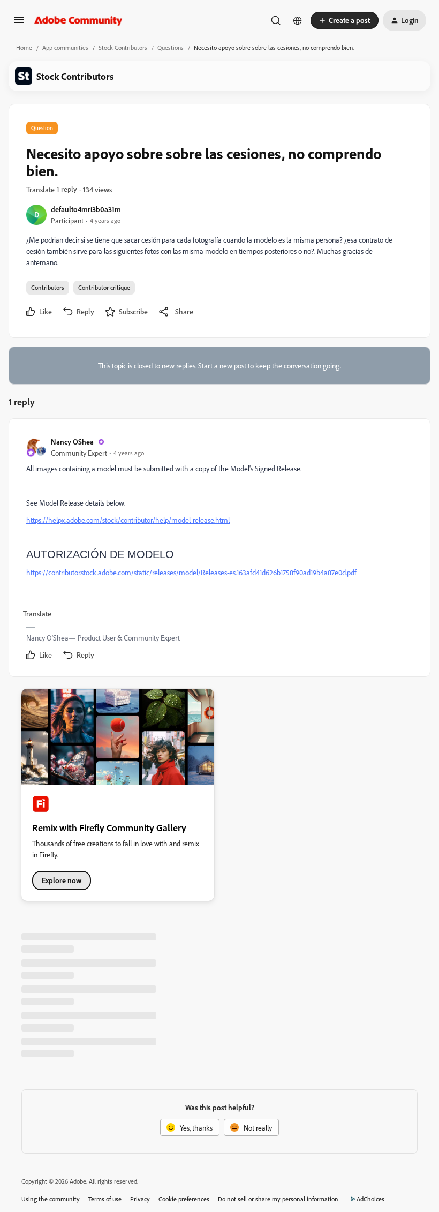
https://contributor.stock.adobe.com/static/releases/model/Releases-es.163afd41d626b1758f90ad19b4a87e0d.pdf (191, 572)
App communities (65, 47)
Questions (170, 47)
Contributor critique (104, 287)
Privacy (140, 1199)
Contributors (47, 287)
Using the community (50, 1199)
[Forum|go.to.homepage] (78, 20)
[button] (19, 23)
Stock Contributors (123, 47)
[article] (219, 550)
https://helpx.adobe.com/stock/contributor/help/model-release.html (128, 519)
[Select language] (297, 20)
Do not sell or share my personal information (278, 1199)
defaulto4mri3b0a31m (86, 209)
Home (24, 47)
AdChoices (370, 1199)
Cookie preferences (183, 1199)
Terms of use (105, 1199)
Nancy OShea (72, 441)
